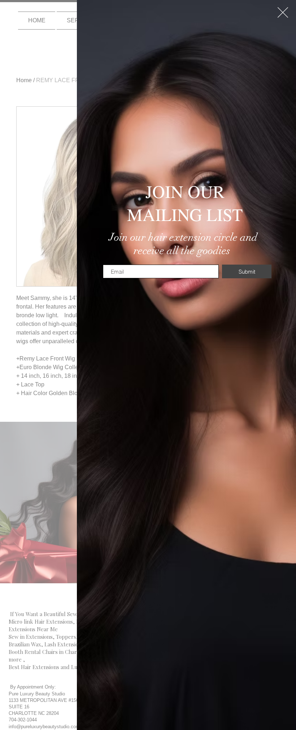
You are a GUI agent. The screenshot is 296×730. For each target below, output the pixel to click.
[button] (282, 12)
